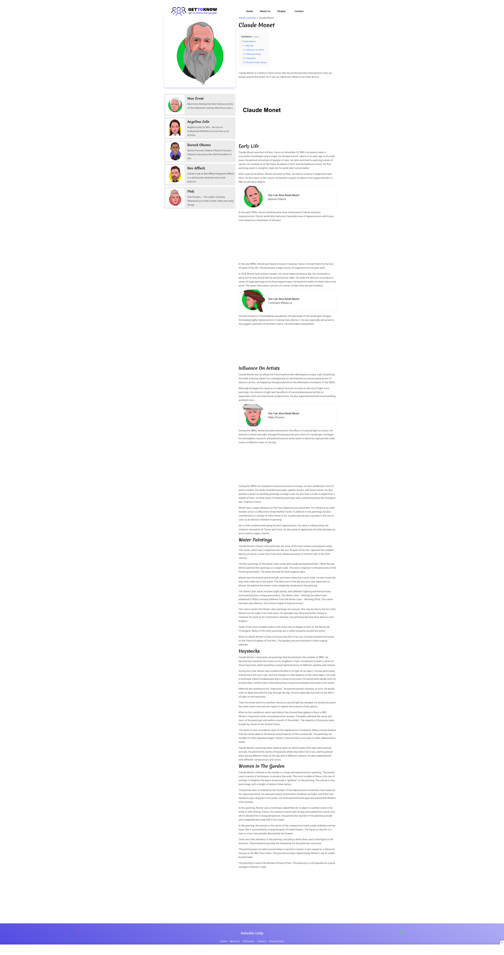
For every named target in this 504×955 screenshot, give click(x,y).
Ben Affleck (196, 168)
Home (249, 11)
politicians (248, 941)
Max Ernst (195, 98)
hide (256, 36)
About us (265, 11)
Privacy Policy (276, 941)
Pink (190, 191)
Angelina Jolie (198, 122)
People (281, 11)
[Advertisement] (287, 242)
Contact (299, 11)
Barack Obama (200, 145)
